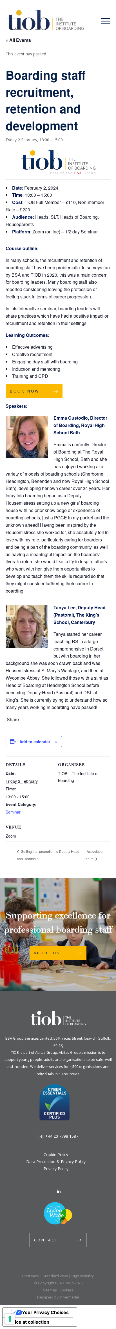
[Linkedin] (59, 1191)
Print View (30, 1275)
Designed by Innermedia (58, 1297)
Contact (46, 1240)
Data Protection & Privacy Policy (56, 1161)
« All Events (18, 40)
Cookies (66, 1290)
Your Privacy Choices (45, 1312)
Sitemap (50, 1290)
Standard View (55, 1275)
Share (13, 719)
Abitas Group (46, 1052)
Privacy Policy (56, 1168)
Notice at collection (28, 1322)
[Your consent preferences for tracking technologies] (10, 1319)
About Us (47, 952)
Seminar (13, 812)
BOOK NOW (24, 391)
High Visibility (83, 1275)
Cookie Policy (56, 1154)
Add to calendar (34, 741)
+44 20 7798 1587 (61, 1136)
